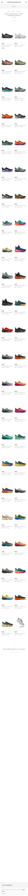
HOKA (13, 11)
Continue (4, 893)
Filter (14, 6)
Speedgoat (18, 11)
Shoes (9, 11)
